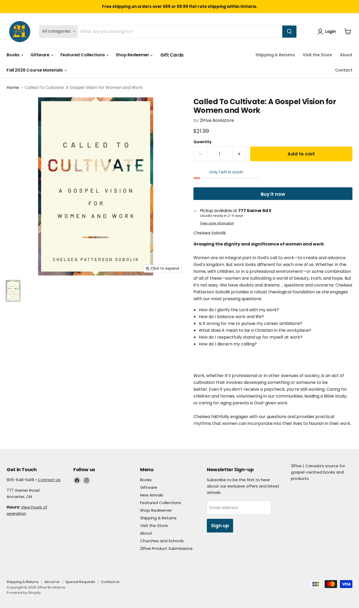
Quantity (202, 142)
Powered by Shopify (24, 592)
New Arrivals (151, 495)
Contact (343, 70)
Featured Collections (83, 55)
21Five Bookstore (217, 120)
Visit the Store (317, 55)
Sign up (220, 525)
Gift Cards (172, 55)
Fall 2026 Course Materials (35, 70)
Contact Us (49, 480)
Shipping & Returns (275, 55)
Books (13, 55)
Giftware (40, 55)
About (346, 55)
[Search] (289, 32)
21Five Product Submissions (166, 548)
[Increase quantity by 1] (239, 154)
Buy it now (273, 194)
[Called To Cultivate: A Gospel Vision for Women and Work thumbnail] (13, 290)
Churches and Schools (162, 541)
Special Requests (80, 581)
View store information (217, 223)
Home (13, 87)
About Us (52, 581)
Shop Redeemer (133, 55)
